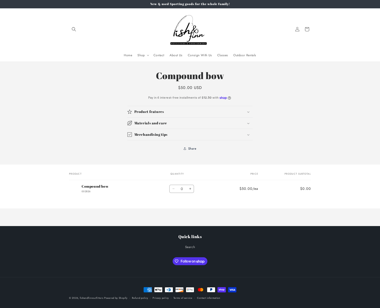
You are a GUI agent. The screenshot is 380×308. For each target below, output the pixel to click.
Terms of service (183, 298)
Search (190, 247)
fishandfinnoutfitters (91, 298)
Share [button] (192, 148)
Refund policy (140, 298)
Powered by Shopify (116, 298)
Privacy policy (161, 298)
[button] (74, 29)
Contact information (208, 298)
